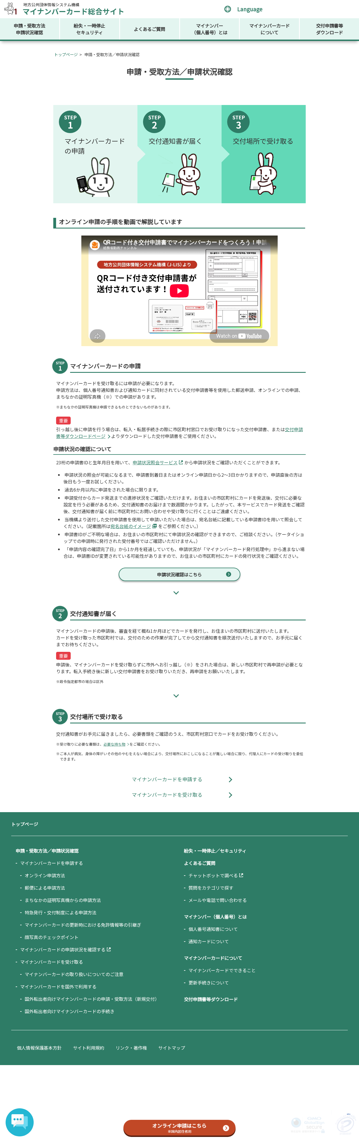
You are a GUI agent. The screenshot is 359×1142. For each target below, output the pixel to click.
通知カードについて (208, 941)
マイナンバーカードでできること (222, 970)
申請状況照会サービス (155, 462)
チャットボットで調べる (213, 875)
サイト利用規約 (88, 1047)
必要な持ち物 (114, 744)
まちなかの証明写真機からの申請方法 (63, 900)
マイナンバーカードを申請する (167, 779)
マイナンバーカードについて (269, 29)
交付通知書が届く (175, 141)
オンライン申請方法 (45, 875)
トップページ (66, 54)
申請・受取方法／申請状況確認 (47, 850)
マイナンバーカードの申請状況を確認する (62, 949)
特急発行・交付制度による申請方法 (60, 912)
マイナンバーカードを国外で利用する (58, 986)
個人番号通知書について (213, 929)
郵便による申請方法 (45, 887)
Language (250, 9)
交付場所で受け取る (263, 141)
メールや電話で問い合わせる (217, 900)
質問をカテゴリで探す (210, 887)
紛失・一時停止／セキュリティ (215, 850)
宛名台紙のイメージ (131, 526)
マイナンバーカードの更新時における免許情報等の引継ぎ (83, 924)
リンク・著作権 (131, 1047)
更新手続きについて (208, 982)
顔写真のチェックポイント (52, 937)
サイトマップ (171, 1047)
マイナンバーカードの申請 (95, 146)
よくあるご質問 (149, 29)
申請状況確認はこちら (179, 574)
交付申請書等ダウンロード (329, 29)
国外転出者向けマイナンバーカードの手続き (69, 1011)
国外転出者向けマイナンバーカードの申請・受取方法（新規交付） (92, 998)
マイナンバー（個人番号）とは (209, 29)
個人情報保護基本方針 (39, 1047)
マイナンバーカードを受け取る (167, 794)
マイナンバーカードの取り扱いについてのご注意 (74, 974)
